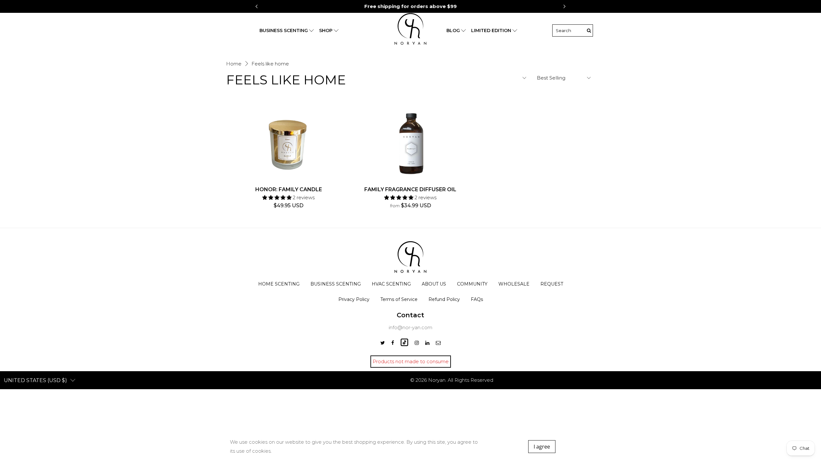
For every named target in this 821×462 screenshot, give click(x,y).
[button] (564, 6)
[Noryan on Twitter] (382, 343)
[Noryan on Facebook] (393, 343)
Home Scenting (279, 284)
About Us (434, 284)
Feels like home (270, 63)
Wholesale (513, 284)
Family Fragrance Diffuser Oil (410, 189)
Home (233, 63)
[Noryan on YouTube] (404, 344)
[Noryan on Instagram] (416, 343)
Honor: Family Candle (288, 189)
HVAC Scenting (391, 284)
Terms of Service (399, 299)
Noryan (436, 380)
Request (551, 284)
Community (472, 284)
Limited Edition (491, 30)
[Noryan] (410, 30)
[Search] (589, 30)
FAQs (477, 299)
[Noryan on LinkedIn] (427, 343)
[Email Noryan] (438, 343)
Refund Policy (444, 299)
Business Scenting (335, 284)
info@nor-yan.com (410, 327)
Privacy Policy (353, 299)
